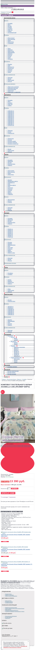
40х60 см (10, 230)
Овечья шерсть (12, 185)
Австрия (10, 77)
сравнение (12, 497)
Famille (10, 27)
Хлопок (10, 70)
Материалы (7, 61)
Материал (6, 277)
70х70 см (10, 237)
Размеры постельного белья (11, 607)
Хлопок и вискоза (12, 142)
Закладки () (7, 618)
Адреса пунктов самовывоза (11, 595)
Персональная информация (11, 616)
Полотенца (10, 335)
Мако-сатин (11, 51)
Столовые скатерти (12, 366)
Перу (9, 289)
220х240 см (11, 120)
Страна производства (9, 74)
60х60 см (10, 235)
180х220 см (11, 116)
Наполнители (7, 177)
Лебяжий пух (11, 182)
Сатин (9, 56)
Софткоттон (11, 133)
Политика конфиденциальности (11, 610)
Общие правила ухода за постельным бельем (14, 608)
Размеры (6, 35)
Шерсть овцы (11, 252)
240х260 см (11, 122)
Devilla (15, 338)
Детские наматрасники (13, 371)
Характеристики (6, 511)
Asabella (10, 23)
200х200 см (11, 314)
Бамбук (10, 64)
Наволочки (11, 90)
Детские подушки (11, 374)
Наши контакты (8, 600)
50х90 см (16, 350)
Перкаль (10, 53)
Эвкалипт (10, 194)
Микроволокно (11, 245)
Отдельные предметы (9, 84)
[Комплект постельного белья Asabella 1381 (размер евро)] (16, 446)
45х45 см (10, 231)
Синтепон (10, 187)
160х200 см (11, 311)
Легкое (10, 201)
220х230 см (11, 118)
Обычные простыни (13, 88)
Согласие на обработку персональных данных (14, 611)
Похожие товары (17, 511)
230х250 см (11, 121)
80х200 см (10, 306)
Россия (10, 81)
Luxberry (10, 28)
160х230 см (11, 114)
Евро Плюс (11, 41)
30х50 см (16, 348)
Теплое (10, 202)
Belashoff (10, 161)
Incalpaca (10, 273)
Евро (9, 40)
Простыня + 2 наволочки (14, 92)
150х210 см (11, 111)
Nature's (10, 165)
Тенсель (10, 69)
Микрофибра (11, 52)
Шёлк (9, 72)
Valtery (10, 31)
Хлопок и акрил (12, 141)
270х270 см (11, 125)
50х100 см (16, 351)
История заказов (8, 617)
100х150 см (17, 356)
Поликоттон (11, 67)
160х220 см (11, 113)
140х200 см (11, 310)
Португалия (11, 80)
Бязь (9, 48)
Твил (9, 57)
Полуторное (11, 170)
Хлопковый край (12, 32)
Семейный (10, 43)
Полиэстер (11, 68)
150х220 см (11, 112)
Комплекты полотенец (19, 347)
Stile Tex (10, 30)
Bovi (9, 24)
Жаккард (10, 49)
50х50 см (10, 233)
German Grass (11, 164)
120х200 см (11, 309)
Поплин (10, 55)
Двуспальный (11, 39)
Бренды (6, 20)
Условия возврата (9, 602)
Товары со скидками (9, 594)
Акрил (9, 279)
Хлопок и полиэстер (13, 143)
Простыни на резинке (13, 86)
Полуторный (11, 38)
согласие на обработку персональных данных (15, 646)
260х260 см (11, 124)
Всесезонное (11, 199)
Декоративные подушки (10, 263)
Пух (9, 186)
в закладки (5, 497)
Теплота (6, 196)
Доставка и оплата (9, 601)
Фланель (10, 59)
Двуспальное (11, 172)
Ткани (5, 45)
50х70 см (10, 234)
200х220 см (11, 117)
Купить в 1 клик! (8, 493)
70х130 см (16, 353)
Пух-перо (10, 247)
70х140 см (16, 354)
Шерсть (10, 193)
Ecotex (10, 26)
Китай (9, 78)
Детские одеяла (11, 372)
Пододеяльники (12, 89)
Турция (15, 361)
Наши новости (8, 609)
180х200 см (11, 313)
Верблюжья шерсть (13, 181)
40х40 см (10, 229)
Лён (9, 65)
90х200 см (10, 308)
